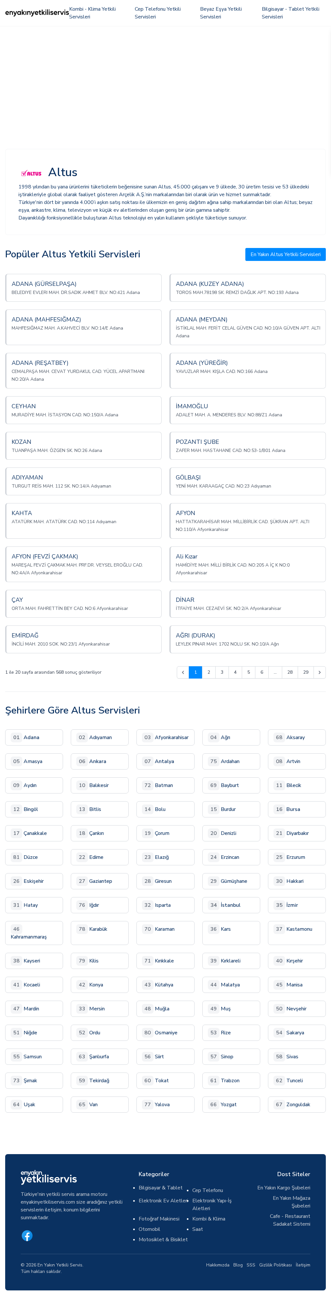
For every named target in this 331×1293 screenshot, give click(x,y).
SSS (251, 1265)
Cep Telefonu (207, 1190)
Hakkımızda (218, 1265)
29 (305, 672)
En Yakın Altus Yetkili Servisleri (286, 254)
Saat (197, 1229)
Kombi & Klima (208, 1218)
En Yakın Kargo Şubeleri (283, 1187)
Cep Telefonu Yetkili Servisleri (158, 13)
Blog (238, 1265)
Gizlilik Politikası (275, 1265)
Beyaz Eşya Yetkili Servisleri (221, 13)
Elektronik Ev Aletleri (163, 1200)
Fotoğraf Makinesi (159, 1218)
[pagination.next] (320, 672)
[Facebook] (27, 1235)
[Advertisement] (165, 74)
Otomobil (149, 1229)
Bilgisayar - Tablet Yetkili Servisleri (290, 13)
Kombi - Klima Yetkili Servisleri (92, 13)
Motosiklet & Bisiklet (163, 1239)
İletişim (303, 1265)
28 (290, 672)
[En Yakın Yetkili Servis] (37, 13)
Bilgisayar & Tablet (161, 1187)
